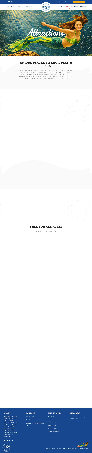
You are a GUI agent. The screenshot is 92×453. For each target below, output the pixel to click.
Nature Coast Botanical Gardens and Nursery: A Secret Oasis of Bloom (43, 388)
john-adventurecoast (20, 301)
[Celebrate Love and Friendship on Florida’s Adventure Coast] (18, 371)
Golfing (28, 300)
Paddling (20, 342)
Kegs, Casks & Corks (9, 301)
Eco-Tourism (25, 381)
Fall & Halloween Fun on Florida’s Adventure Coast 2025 (16, 267)
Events (12, 260)
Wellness (12, 382)
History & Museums (13, 342)
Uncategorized (36, 342)
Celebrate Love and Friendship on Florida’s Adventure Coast (15, 388)
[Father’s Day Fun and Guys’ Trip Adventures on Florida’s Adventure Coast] (18, 290)
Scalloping (7, 343)
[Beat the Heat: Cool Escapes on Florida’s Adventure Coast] (18, 331)
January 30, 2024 (9, 381)
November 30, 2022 (37, 340)
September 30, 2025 (9, 259)
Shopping (15, 340)
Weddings (44, 382)
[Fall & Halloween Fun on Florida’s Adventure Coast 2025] (18, 249)
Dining (20, 381)
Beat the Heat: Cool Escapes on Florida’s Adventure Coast (17, 347)
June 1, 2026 (8, 300)
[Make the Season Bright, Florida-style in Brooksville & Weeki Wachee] (46, 331)
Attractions (7, 260)
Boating (21, 300)
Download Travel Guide (79, 1)
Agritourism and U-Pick (20, 259)
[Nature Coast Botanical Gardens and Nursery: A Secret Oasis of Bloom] (46, 371)
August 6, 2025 (8, 340)
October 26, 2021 (37, 381)
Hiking (40, 382)
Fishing (24, 300)
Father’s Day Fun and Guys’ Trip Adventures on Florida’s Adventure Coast (17, 307)
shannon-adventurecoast (17, 262)
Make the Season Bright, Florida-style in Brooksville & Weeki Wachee (46, 348)
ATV (18, 300)
